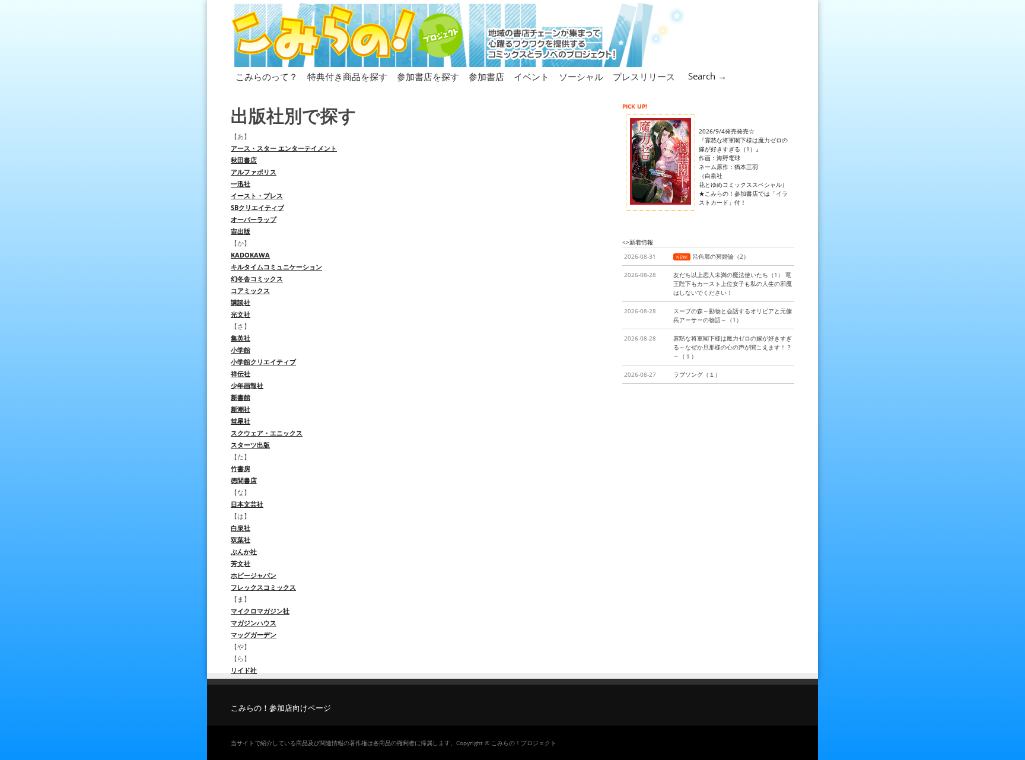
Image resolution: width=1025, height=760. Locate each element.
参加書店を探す (428, 76)
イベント (531, 76)
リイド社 (244, 670)
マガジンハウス (253, 622)
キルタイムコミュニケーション (276, 266)
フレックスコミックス (263, 587)
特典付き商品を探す (347, 76)
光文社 (240, 314)
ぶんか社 (244, 551)
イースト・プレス (257, 195)
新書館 (240, 397)
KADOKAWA (250, 254)
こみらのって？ (266, 76)
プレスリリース (644, 76)
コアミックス (250, 290)
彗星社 (240, 420)
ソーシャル (581, 76)
